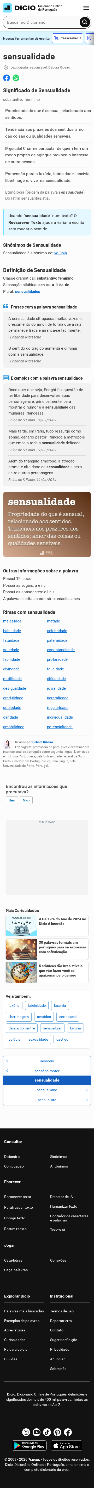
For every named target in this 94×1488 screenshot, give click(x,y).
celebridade (57, 630)
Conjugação (14, 1166)
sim (12, 800)
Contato (56, 1330)
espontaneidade (61, 649)
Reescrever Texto (24, 222)
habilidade (12, 630)
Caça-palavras (16, 1270)
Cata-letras (13, 1260)
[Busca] (85, 22)
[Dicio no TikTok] (47, 1432)
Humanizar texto (63, 1206)
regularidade (57, 707)
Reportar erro (61, 1321)
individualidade (60, 717)
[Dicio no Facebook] (68, 1432)
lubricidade (37, 1005)
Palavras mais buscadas (24, 1311)
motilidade (12, 678)
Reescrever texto (17, 1197)
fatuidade (11, 640)
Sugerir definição (63, 1340)
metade (53, 621)
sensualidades (27, 291)
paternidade (57, 640)
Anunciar (57, 1359)
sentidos (44, 1017)
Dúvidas (10, 1359)
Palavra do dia (15, 1349)
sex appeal (68, 1017)
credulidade (13, 698)
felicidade (55, 669)
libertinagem (19, 1017)
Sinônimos (58, 1156)
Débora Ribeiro (42, 742)
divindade (11, 669)
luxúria (14, 1005)
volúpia (60, 253)
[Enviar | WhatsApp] (16, 78)
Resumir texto (15, 1229)
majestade (12, 621)
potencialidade (60, 727)
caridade (10, 717)
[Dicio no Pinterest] (57, 1432)
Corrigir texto (14, 1218)
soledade (11, 649)
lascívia (60, 1005)
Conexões (58, 1260)
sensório (47, 1061)
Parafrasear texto (18, 1207)
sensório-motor (47, 1071)
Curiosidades (14, 1340)
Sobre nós (58, 1369)
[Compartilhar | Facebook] (6, 78)
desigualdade (14, 688)
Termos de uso (62, 1311)
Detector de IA (61, 1197)
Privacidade (59, 1349)
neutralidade (57, 698)
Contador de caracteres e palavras (69, 1218)
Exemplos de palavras (21, 1321)
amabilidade (13, 727)
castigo (62, 1039)
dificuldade (56, 678)
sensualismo (47, 1090)
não (26, 800)
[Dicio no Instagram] (26, 1432)
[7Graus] (34, 1459)
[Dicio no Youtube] (36, 1432)
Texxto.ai (57, 1230)
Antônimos (59, 1166)
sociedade (12, 707)
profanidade (57, 659)
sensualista (47, 1100)
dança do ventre (22, 1028)
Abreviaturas (14, 1330)
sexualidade (38, 1039)
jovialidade (56, 688)
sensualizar (52, 1028)
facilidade (11, 659)
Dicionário (12, 1156)
